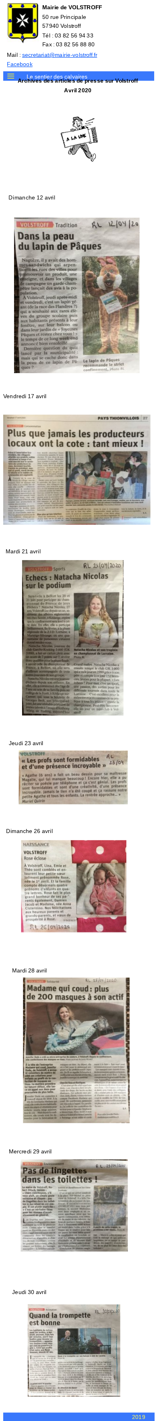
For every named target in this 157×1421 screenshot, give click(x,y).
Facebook (19, 64)
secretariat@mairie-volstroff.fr (59, 55)
